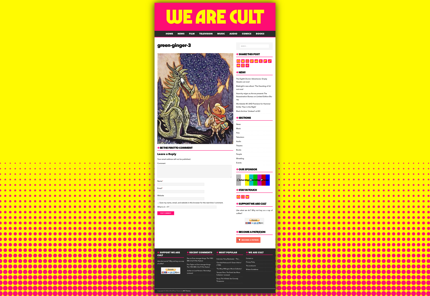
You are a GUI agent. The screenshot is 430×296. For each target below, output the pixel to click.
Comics (246, 34)
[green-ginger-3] (195, 142)
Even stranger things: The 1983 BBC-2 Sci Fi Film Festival (200, 259)
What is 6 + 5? (163, 206)
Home (169, 34)
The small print (251, 266)
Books (260, 34)
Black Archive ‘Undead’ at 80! (248, 111)
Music (221, 34)
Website (160, 195)
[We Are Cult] (215, 29)
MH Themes (186, 291)
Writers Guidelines (252, 269)
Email (159, 188)
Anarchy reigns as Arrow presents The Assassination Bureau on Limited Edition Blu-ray (254, 96)
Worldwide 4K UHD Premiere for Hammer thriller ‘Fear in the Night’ (253, 105)
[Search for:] (254, 46)
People (239, 154)
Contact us (249, 258)
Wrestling (240, 158)
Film (192, 34)
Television (206, 34)
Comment (161, 163)
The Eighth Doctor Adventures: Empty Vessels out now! (251, 80)
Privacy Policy (250, 262)
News (181, 34)
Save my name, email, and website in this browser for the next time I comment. (191, 202)
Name (159, 181)
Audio (233, 34)
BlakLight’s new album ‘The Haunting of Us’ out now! (253, 88)
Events (239, 162)
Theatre (239, 145)
